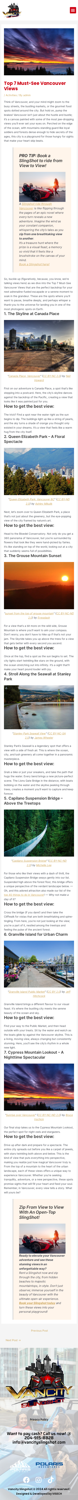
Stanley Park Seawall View (29, 733)
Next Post (13, 1340)
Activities (11, 95)
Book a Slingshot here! (34, 264)
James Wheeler (43, 737)
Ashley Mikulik (43, 503)
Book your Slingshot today (37, 1303)
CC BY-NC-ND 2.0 (49, 1115)
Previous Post (39, 1330)
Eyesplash (44, 617)
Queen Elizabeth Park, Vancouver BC (31, 499)
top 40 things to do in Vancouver (24, 894)
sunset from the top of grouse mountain (29, 613)
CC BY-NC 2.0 (51, 376)
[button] (73, 10)
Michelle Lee (43, 865)
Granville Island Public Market (27, 991)
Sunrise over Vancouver (20, 1115)
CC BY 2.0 (54, 991)
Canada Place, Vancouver (24, 376)
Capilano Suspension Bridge (29, 860)
